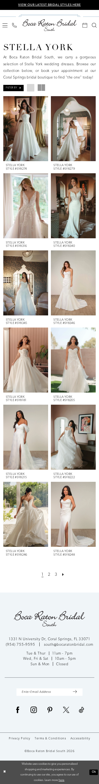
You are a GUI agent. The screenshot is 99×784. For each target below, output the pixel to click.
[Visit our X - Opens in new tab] (66, 710)
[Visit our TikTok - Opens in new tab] (82, 710)
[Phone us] (14, 25)
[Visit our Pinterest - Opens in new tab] (50, 710)
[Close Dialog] (4, 772)
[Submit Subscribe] (74, 692)
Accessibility (80, 738)
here (61, 780)
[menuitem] (5, 25)
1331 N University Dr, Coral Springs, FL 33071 (49, 639)
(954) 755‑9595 (21, 645)
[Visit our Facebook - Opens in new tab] (17, 710)
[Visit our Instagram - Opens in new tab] (33, 710)
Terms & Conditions (50, 738)
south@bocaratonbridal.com (68, 645)
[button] (5, 25)
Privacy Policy (20, 738)
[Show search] (94, 25)
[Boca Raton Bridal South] (49, 25)
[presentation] (25, 128)
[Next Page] (63, 574)
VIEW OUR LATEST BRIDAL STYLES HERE (49, 5)
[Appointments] (85, 25)
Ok (94, 772)
